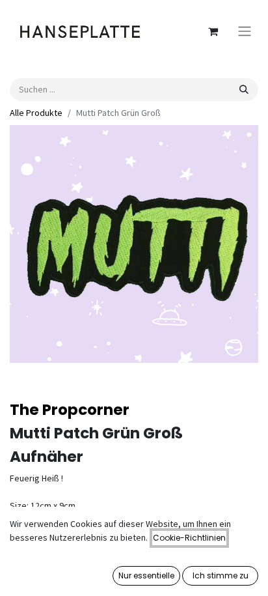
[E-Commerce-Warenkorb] (213, 31)
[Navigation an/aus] (244, 32)
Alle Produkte (36, 113)
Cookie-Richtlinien (189, 537)
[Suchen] (244, 89)
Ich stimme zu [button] (220, 575)
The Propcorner (69, 409)
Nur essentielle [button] (146, 575)
